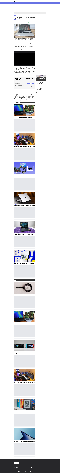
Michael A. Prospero (19, 19)
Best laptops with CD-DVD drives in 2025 (40, 92)
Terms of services (23, 85)
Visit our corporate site (39, 460)
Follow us (30, 22)
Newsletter (33, 22)
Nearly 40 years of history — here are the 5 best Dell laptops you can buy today (41, 83)
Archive (31, 467)
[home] (14, 3)
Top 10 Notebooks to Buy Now (18, 74)
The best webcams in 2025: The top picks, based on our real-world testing (41, 86)
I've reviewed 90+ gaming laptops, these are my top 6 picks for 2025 (40, 89)
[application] (24, 59)
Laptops (15, 15)
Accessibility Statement (17, 467)
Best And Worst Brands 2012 (18, 73)
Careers (39, 467)
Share (15, 22)
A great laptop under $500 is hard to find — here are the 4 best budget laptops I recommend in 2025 (41, 78)
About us (23, 467)
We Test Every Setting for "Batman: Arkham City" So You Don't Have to (24, 75)
